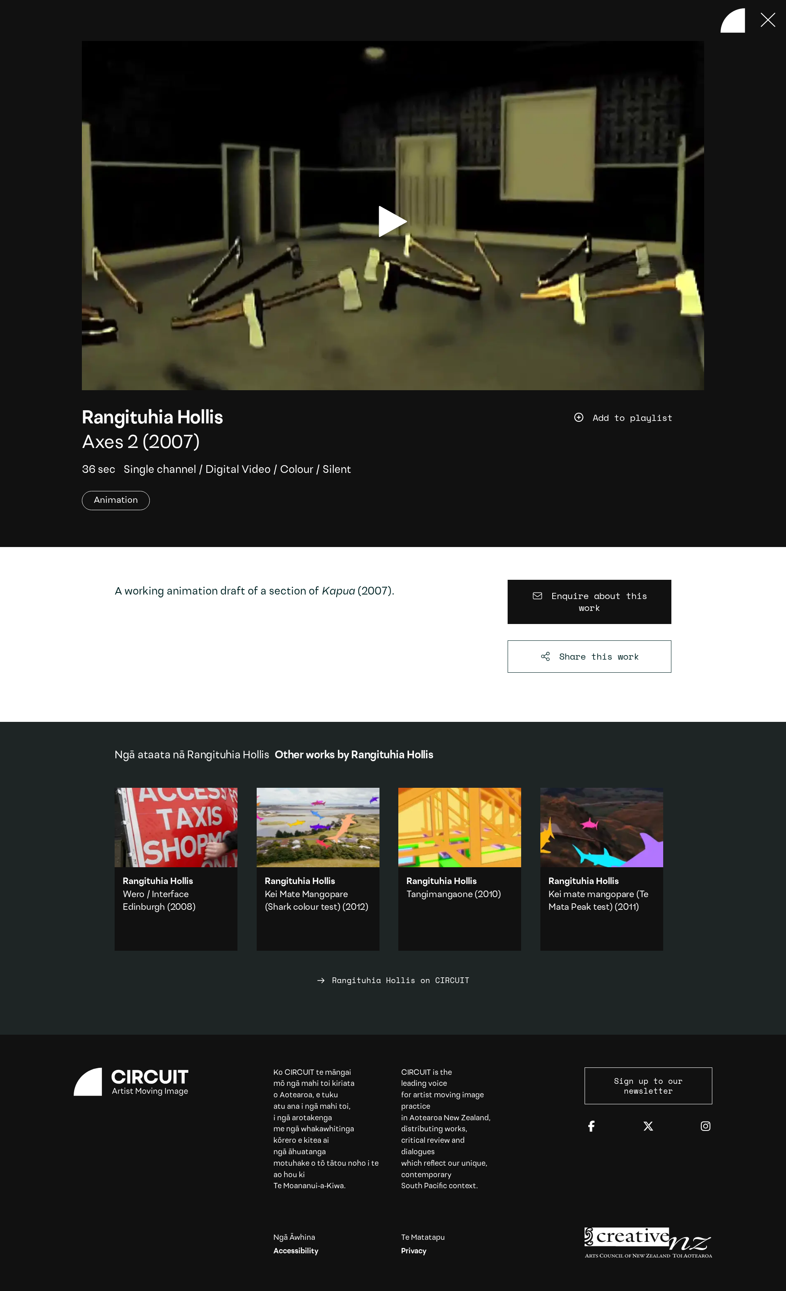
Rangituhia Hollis (152, 418)
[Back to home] (732, 20)
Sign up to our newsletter (648, 1086)
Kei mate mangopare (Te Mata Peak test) (601, 869)
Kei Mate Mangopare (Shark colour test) (318, 869)
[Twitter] (648, 1127)
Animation (116, 500)
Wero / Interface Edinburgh (176, 869)
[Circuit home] (137, 1082)
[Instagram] (705, 1127)
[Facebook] (591, 1127)
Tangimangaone (439, 895)
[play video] (393, 221)
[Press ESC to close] (768, 20)
